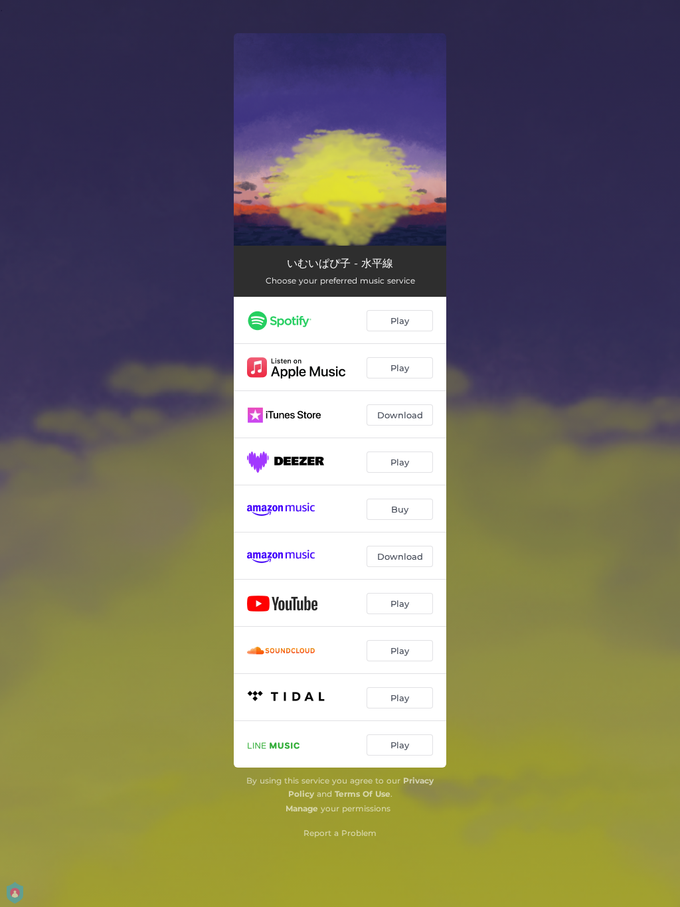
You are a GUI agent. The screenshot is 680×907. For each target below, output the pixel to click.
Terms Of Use (362, 794)
